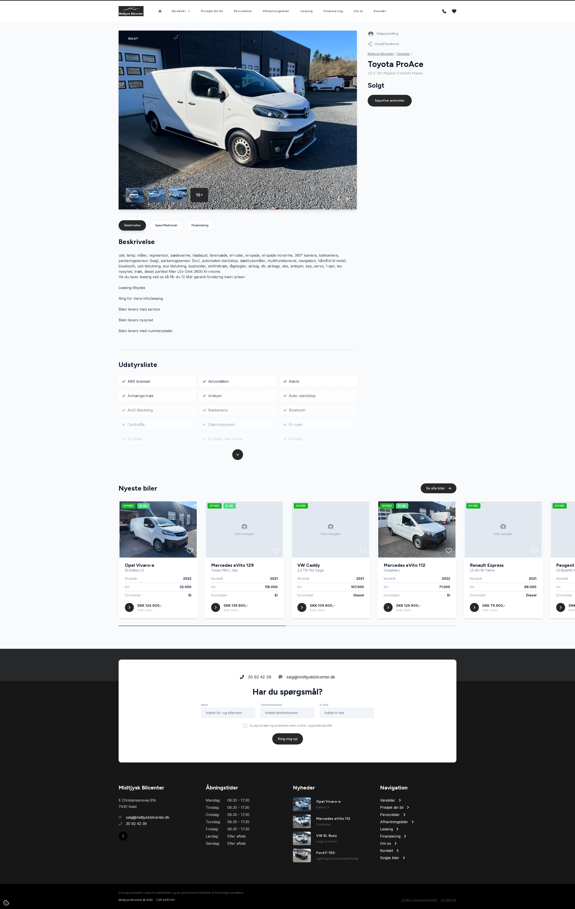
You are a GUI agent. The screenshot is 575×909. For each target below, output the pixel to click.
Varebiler (403, 54)
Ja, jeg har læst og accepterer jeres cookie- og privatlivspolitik (290, 725)
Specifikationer (166, 225)
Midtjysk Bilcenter (381, 54)
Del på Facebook (387, 44)
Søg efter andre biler (390, 100)
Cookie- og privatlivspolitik (419, 900)
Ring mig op (287, 739)
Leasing (306, 11)
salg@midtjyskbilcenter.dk (310, 677)
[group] (238, 120)
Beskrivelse (132, 225)
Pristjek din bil (212, 11)
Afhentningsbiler (276, 11)
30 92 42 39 (259, 677)
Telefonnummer (271, 705)
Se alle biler (436, 488)
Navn (204, 705)
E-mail (324, 705)
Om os (358, 11)
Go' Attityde (448, 900)
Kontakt (380, 11)
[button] (339, 199)
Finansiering (333, 11)
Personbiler (243, 11)
